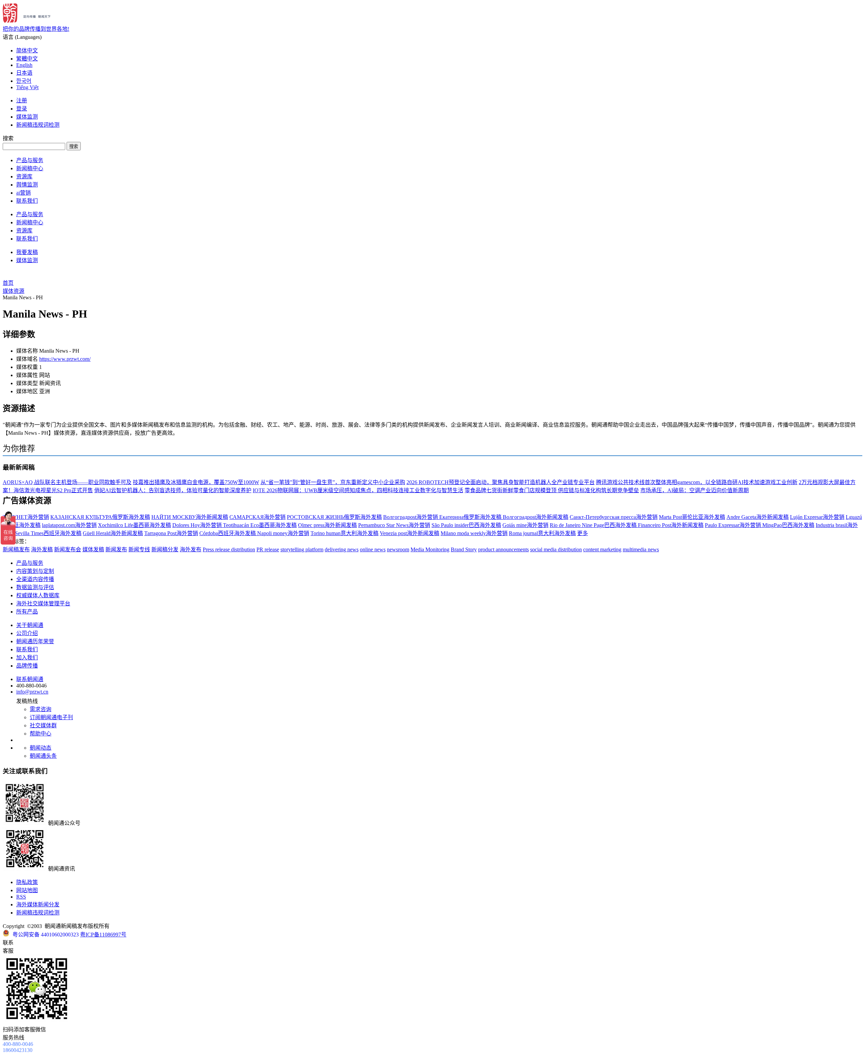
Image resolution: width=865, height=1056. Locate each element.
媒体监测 (27, 117)
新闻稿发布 (16, 549)
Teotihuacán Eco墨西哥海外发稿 (260, 525)
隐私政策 (27, 882)
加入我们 (27, 657)
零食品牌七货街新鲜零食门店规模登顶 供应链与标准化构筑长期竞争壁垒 (552, 490)
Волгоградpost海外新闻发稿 (535, 517)
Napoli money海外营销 (283, 533)
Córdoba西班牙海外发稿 (228, 533)
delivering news (342, 549)
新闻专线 (139, 549)
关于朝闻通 (29, 625)
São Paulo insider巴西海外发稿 (466, 525)
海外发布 (190, 549)
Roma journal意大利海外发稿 (542, 533)
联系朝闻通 (29, 679)
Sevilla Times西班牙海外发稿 (48, 533)
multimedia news (641, 549)
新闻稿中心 (29, 168)
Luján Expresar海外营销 (817, 517)
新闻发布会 (67, 549)
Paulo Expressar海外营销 (733, 525)
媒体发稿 (93, 549)
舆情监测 (27, 184)
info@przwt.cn (32, 692)
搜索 (73, 146)
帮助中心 (40, 733)
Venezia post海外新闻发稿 (409, 533)
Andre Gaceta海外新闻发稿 (757, 517)
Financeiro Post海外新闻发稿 (670, 525)
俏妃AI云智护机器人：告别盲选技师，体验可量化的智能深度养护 (172, 490)
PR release (267, 549)
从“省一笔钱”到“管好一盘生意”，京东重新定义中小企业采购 (333, 482)
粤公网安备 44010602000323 (45, 934)
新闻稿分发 (164, 549)
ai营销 (23, 193)
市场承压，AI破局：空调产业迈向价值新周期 (694, 490)
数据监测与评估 (35, 587)
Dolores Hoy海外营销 (197, 525)
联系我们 (27, 201)
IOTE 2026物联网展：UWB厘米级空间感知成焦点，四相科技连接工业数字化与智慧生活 (358, 490)
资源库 (24, 176)
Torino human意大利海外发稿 (344, 533)
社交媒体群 (43, 725)
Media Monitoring (430, 549)
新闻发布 (116, 549)
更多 (582, 533)
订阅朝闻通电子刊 (51, 717)
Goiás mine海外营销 (525, 525)
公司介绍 (27, 633)
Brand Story (464, 549)
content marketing (602, 549)
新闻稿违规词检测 (37, 125)
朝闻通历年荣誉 (35, 641)
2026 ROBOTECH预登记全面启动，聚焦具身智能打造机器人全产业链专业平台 (500, 482)
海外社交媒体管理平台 (43, 603)
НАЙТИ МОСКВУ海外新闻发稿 (189, 517)
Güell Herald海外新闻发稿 (113, 533)
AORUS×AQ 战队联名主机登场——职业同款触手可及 (67, 482)
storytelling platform (301, 549)
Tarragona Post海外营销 (171, 533)
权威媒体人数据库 (37, 595)
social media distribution (556, 549)
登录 (21, 108)
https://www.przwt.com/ (65, 359)
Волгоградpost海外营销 (411, 517)
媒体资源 (13, 291)
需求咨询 (40, 709)
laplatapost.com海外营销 (69, 525)
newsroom (398, 549)
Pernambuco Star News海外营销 (394, 525)
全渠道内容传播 (35, 579)
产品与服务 (29, 160)
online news (373, 549)
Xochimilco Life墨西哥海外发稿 (134, 525)
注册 (21, 100)
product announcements (503, 549)
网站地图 (27, 890)
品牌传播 (27, 666)
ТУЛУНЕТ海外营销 (26, 517)
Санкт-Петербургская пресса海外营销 (614, 517)
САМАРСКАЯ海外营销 (257, 517)
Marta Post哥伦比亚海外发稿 (692, 517)
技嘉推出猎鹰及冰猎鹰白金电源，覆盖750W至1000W (196, 482)
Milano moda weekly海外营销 (474, 533)
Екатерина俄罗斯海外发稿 (471, 517)
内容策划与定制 (35, 571)
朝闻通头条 (43, 756)
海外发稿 (42, 549)
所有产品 (27, 611)
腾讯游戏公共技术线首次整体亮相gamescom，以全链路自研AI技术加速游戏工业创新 (696, 482)
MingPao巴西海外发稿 (788, 525)
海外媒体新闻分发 (37, 904)
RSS (21, 897)
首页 (8, 283)
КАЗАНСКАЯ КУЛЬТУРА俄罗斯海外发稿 (100, 517)
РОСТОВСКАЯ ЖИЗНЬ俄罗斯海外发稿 (334, 517)
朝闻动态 (40, 748)
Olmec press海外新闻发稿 (327, 525)
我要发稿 (27, 252)
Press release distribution (229, 549)
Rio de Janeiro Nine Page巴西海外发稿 (594, 525)
